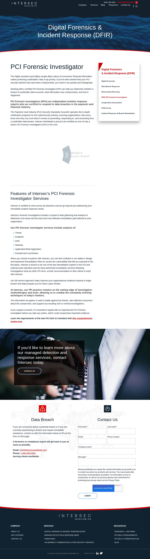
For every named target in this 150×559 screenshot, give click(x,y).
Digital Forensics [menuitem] (108, 81)
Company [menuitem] (15, 526)
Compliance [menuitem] (49, 539)
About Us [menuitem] (15, 531)
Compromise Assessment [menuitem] (111, 103)
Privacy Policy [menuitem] (89, 553)
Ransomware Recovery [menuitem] (110, 92)
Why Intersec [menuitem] (17, 535)
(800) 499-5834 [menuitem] (109, 2)
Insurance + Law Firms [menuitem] (124, 531)
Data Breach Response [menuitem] (110, 86)
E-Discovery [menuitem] (106, 108)
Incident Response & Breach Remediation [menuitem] (118, 113)
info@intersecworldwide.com (33, 450)
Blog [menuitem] (116, 542)
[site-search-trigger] (135, 6)
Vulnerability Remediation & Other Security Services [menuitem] (69, 542)
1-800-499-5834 (28, 453)
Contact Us (125, 5)
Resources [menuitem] (120, 526)
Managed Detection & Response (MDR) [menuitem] (61, 535)
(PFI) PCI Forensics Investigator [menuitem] (114, 97)
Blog (103, 5)
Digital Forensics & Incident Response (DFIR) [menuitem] (64, 531)
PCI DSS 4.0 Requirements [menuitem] (125, 535)
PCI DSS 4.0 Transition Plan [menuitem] (126, 539)
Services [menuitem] (49, 526)
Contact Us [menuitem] (16, 539)
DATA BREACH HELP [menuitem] (126, 2)
